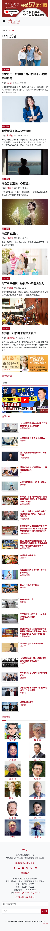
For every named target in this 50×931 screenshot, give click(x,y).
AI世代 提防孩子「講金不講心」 (33, 482)
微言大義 (5, 126)
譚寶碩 (23, 440)
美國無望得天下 (26, 702)
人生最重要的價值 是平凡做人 (32, 438)
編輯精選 (11, 338)
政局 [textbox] (5, 383)
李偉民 (23, 663)
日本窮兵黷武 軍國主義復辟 (31, 643)
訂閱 (44, 911)
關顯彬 (23, 485)
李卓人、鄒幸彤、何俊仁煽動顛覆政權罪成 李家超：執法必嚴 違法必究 (33, 513)
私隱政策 (45, 923)
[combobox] (25, 383)
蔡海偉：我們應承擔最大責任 (19, 333)
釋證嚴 (10, 288)
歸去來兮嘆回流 (26, 599)
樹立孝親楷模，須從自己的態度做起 (23, 283)
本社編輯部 (25, 428)
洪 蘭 (9, 82)
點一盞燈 (5, 179)
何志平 (23, 558)
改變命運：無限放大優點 (16, 130)
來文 (22, 472)
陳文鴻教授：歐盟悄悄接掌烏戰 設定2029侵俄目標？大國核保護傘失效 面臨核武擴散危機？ (33, 543)
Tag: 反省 (11, 31)
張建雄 (23, 587)
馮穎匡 (23, 678)
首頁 (3, 31)
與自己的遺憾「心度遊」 (16, 183)
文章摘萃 (5, 329)
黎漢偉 (10, 135)
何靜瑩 (10, 188)
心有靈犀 (5, 70)
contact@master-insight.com (27, 892)
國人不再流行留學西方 (29, 585)
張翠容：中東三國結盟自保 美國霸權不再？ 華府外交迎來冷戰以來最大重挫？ (33, 499)
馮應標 (23, 602)
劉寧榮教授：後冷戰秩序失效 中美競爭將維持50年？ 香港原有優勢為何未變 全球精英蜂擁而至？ (33, 528)
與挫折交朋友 (10, 233)
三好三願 (5, 279)
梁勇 (22, 619)
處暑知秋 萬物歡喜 (28, 555)
